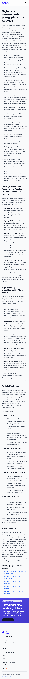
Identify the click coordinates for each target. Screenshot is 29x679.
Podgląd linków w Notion (9, 640)
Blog (3, 655)
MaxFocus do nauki (8, 643)
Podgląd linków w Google (9, 646)
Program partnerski (8, 652)
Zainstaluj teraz (8, 620)
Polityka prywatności (8, 662)
